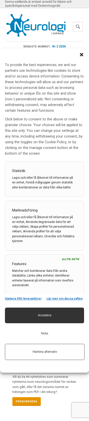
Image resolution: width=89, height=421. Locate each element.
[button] (81, 54)
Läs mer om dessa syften (64, 298)
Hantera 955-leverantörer (23, 298)
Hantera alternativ (45, 351)
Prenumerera (26, 401)
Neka (44, 333)
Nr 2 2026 (59, 46)
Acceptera (44, 315)
